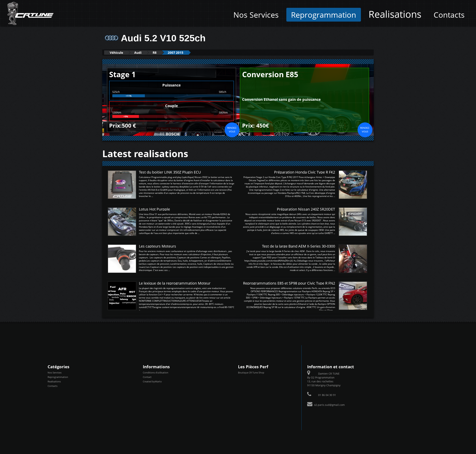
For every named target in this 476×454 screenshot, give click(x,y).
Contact (147, 377)
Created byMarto (152, 381)
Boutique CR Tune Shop (251, 372)
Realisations (395, 13)
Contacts (449, 14)
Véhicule (116, 52)
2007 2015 (175, 52)
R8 (155, 52)
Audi (137, 52)
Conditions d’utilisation (155, 372)
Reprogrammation (323, 14)
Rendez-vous (232, 129)
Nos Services (256, 14)
